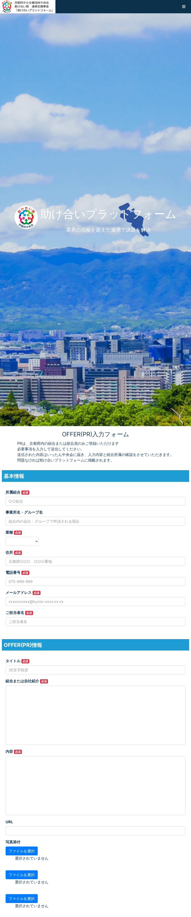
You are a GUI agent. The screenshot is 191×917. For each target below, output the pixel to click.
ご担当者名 (19, 612)
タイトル (17, 660)
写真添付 (13, 842)
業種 (13, 532)
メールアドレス (22, 592)
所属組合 (17, 492)
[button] (183, 6)
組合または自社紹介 (26, 681)
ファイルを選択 (22, 851)
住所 (13, 552)
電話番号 (17, 572)
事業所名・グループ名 (24, 512)
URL (9, 821)
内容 (13, 751)
